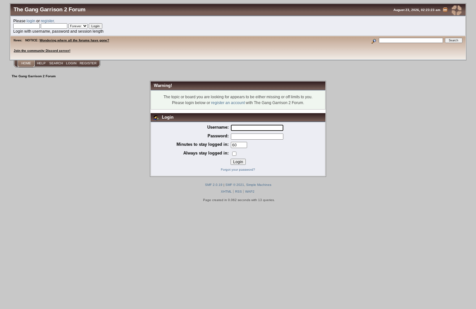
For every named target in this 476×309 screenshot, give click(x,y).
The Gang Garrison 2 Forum (49, 9)
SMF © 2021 (234, 184)
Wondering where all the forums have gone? (74, 40)
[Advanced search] (374, 40)
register (47, 21)
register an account (228, 103)
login (31, 21)
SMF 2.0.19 (213, 184)
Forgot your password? (238, 169)
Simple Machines (258, 184)
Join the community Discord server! (42, 50)
